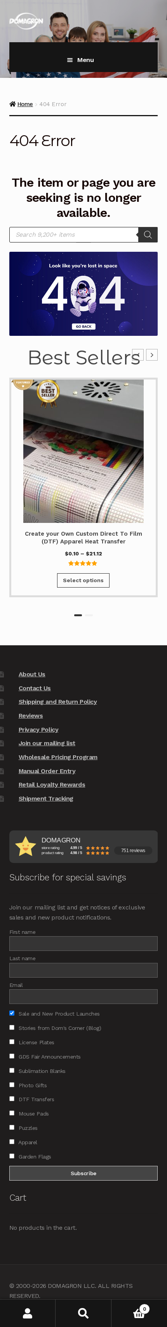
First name (22, 932)
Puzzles (27, 1128)
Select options (83, 580)
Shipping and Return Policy (58, 701)
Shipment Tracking (46, 798)
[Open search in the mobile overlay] (83, 234)
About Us (32, 674)
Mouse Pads (33, 1113)
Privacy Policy (38, 729)
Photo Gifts (32, 1085)
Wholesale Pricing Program (58, 757)
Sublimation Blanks (41, 1071)
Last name (22, 958)
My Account (28, 1313)
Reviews (31, 715)
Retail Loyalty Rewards (52, 784)
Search (83, 1313)
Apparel (27, 1142)
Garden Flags (34, 1156)
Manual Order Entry (47, 771)
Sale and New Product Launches (58, 1014)
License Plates (35, 1042)
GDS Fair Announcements (49, 1057)
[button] (152, 355)
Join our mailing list (47, 743)
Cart (128, 1306)
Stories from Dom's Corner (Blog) (59, 1028)
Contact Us (35, 688)
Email (16, 985)
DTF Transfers (35, 1099)
